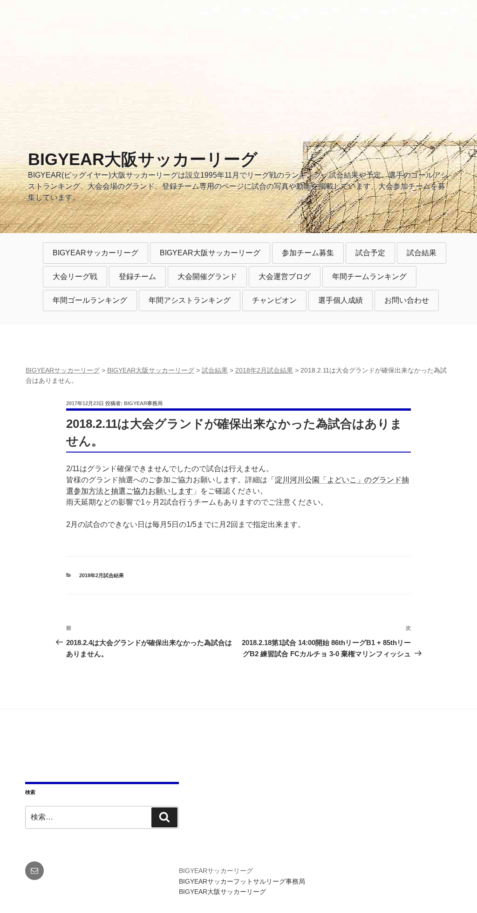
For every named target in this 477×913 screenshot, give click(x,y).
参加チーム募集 (308, 253)
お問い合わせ (406, 300)
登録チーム (137, 276)
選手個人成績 (340, 300)
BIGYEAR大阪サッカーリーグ (143, 159)
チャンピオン (274, 300)
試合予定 (370, 253)
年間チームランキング (369, 276)
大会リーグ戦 (75, 276)
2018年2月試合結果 (101, 575)
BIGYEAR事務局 (143, 403)
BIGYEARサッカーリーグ (95, 253)
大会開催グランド (207, 276)
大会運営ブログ (285, 276)
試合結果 (421, 253)
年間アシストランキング (190, 300)
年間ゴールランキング (90, 300)
